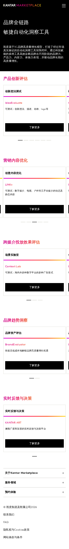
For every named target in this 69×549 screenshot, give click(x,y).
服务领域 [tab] (10, 482)
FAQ (5, 522)
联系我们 (8, 514)
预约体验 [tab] (10, 492)
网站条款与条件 (12, 537)
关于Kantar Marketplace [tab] (21, 473)
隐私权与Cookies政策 (16, 530)
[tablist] (34, 506)
